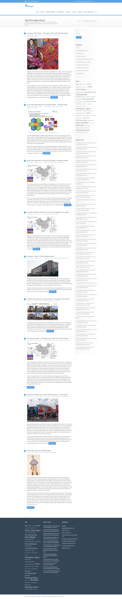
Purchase (88, 115)
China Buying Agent (90, 92)
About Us (42, 11)
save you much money (33, 243)
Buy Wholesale (84, 87)
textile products (64, 148)
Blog (46, 35)
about (69, 371)
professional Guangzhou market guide (46, 441)
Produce (83, 115)
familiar (44, 370)
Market (88, 113)
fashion (59, 201)
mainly (28, 78)
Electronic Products (81, 56)
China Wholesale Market (90, 101)
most (42, 71)
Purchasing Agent (81, 120)
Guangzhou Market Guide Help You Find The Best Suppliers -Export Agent (48, 212)
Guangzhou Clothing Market (50, 452)
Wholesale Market (50, 11)
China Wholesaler (79, 103)
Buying (89, 84)
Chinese (84, 103)
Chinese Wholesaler (79, 106)
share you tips (61, 151)
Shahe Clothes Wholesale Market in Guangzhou (87, 283)
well (46, 92)
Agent (77, 84)
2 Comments (38, 214)
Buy (81, 84)
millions (51, 483)
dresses (43, 201)
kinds (47, 73)
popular (45, 363)
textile (66, 138)
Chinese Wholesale (89, 103)
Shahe (56, 480)
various (51, 499)
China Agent (81, 89)
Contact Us (80, 11)
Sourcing (90, 120)
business (62, 188)
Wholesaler (86, 132)
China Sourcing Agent (90, 96)
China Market (81, 94)
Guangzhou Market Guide (87, 110)
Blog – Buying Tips (88, 11)
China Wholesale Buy (79, 101)
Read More (54, 97)
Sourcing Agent (82, 122)
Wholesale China (86, 127)
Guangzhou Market (79, 110)
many (46, 79)
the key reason (59, 235)
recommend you (51, 242)
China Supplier (78, 99)
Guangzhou (84, 106)
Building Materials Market (82, 50)
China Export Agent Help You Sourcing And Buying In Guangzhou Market (47, 160)
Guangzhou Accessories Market (53, 35)
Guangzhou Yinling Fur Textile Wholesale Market (40, 256)
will (56, 493)
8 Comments (39, 35)
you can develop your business (59, 247)
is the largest (53, 424)
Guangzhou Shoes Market (52, 162)
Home (37, 11)
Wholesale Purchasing (80, 132)
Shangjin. (56, 596)
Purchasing (86, 118)
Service (74, 11)
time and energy (41, 243)
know (63, 362)
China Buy (88, 89)
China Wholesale (88, 99)
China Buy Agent (79, 92)
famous (45, 71)
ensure (28, 193)
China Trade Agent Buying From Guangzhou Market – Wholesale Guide (47, 104)
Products (68, 11)
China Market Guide (80, 96)
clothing (49, 138)
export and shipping (60, 135)
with (30, 368)
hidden (51, 368)
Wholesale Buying (79, 127)
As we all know (68, 430)
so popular (37, 237)
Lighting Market (61, 162)
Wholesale (80, 125)
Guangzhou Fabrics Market (32, 36)
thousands (70, 71)
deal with (67, 187)
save (36, 379)
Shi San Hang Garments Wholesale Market (39, 451)
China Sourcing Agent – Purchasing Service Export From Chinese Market (47, 338)
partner (34, 204)
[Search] (96, 11)
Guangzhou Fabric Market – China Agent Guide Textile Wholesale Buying (47, 33)
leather (65, 201)
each (54, 88)
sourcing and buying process (33, 443)
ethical (40, 366)
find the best (29, 148)
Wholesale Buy (88, 125)
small (41, 483)
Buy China (84, 84)
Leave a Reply (39, 106)
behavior (42, 143)
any (44, 73)
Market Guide (78, 115)
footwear (44, 202)
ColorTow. (62, 596)
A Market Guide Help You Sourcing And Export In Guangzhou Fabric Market (48, 299)
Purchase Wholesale (34, 568)
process (49, 185)
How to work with (68, 151)
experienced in (56, 239)
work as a (43, 146)
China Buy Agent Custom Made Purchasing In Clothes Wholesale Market (50, 555)
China (90, 86)
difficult (29, 365)
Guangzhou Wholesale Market (81, 113)
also (29, 151)
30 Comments (39, 452)
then (40, 376)
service (51, 141)
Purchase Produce (93, 115)
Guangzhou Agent (83, 108)
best (48, 482)
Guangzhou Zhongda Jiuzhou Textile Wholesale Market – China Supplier (47, 394)
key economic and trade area (45, 425)
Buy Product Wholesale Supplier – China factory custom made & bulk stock (50, 550)
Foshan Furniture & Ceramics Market (55, 106)
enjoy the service (34, 240)
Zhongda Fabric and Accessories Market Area (59, 278)
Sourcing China (92, 123)
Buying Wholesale (78, 87)
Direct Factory (60, 11)
